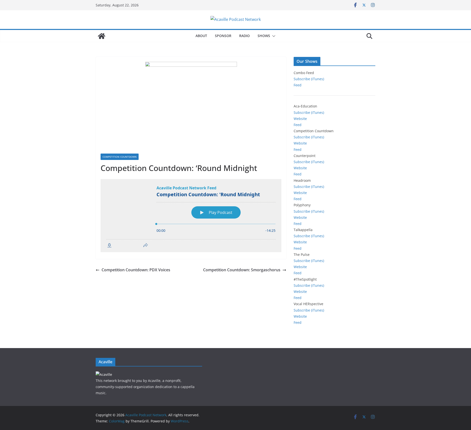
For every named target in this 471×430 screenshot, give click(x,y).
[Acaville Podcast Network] (101, 36)
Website (300, 118)
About (201, 35)
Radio (244, 35)
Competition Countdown (120, 156)
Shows (264, 35)
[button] (272, 36)
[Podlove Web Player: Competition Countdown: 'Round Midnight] (191, 215)
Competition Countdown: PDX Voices (136, 270)
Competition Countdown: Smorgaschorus (241, 270)
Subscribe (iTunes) (309, 79)
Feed (297, 85)
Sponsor (223, 35)
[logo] (104, 374)
